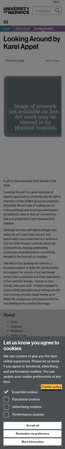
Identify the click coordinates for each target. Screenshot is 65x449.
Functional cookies (25, 399)
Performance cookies (27, 415)
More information (33, 441)
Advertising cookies (26, 407)
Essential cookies (24, 392)
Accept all (32, 425)
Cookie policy (51, 387)
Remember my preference (32, 433)
